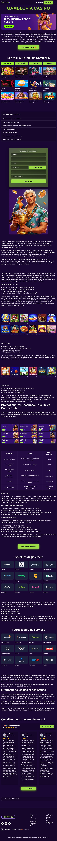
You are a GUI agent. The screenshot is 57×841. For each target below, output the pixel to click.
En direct (20, 63)
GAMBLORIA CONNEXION (11, 122)
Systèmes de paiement (9, 129)
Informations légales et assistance (12, 136)
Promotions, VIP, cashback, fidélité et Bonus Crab (17, 125)
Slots (48, 63)
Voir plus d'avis (28, 788)
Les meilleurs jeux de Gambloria (12, 119)
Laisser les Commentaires (47, 726)
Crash (34, 63)
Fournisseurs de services (10, 132)
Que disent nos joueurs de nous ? (12, 139)
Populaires (6, 63)
